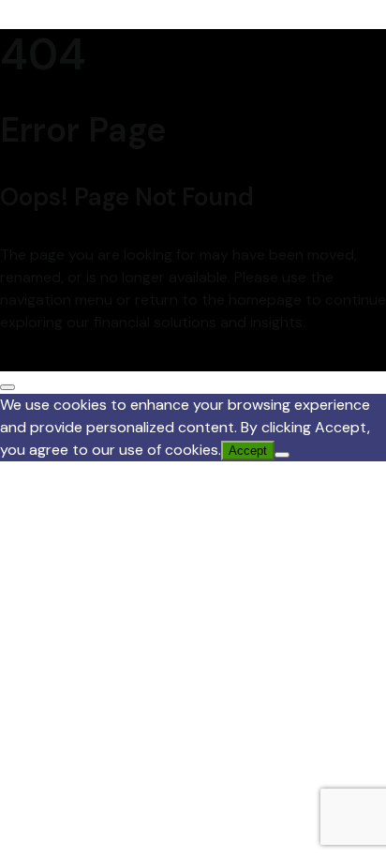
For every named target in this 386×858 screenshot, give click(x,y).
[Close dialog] (7, 387)
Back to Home (48, 359)
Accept (248, 451)
